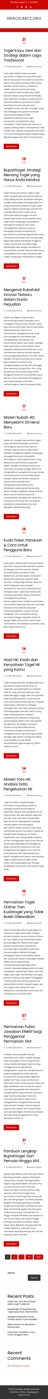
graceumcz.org (24, 18)
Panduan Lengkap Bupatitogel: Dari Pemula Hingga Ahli (21, 1155)
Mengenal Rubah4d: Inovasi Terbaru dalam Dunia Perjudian (22, 297)
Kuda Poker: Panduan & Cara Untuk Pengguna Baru (23, 545)
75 (29, 1257)
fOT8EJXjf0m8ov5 (14, 66)
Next (38, 1257)
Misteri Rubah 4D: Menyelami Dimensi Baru (22, 422)
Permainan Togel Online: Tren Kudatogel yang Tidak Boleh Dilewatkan (23, 909)
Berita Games (35, 66)
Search (11, 1272)
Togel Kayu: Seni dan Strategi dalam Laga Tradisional (22, 55)
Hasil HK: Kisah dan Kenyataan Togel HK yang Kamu (22, 664)
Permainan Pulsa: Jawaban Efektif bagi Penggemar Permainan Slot (23, 1034)
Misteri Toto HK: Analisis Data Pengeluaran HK (18, 784)
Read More (11, 146)
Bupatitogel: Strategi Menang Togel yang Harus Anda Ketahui (22, 174)
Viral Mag (31, 1392)
